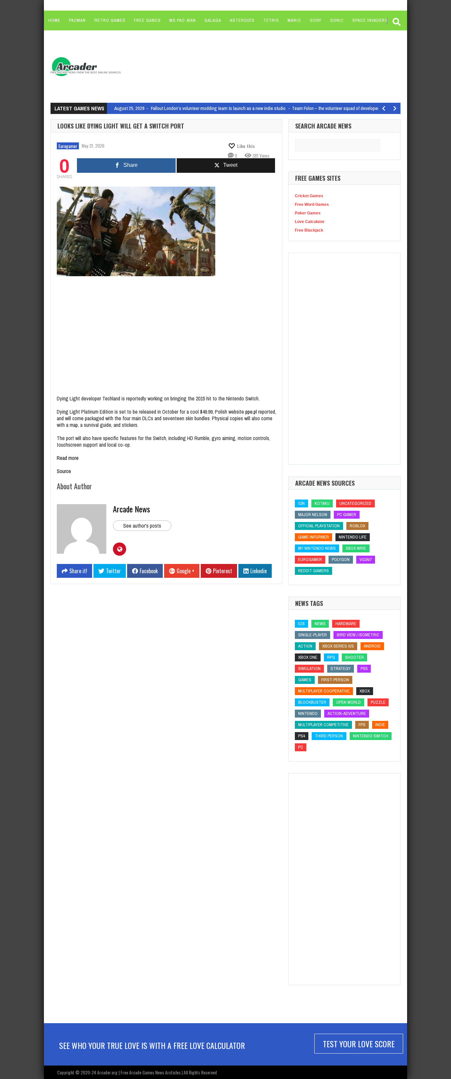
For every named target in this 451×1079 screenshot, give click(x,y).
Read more (68, 458)
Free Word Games (312, 204)
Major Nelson (312, 514)
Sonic (337, 20)
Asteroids (242, 20)
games (304, 680)
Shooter (354, 657)
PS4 (301, 736)
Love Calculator (310, 221)
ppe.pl (251, 411)
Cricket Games (309, 196)
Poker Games (308, 213)
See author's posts (142, 525)
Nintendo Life (352, 537)
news (320, 623)
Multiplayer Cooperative (324, 691)
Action (305, 646)
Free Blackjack (309, 230)
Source (64, 471)
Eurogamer (67, 145)
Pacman (77, 20)
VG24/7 (366, 559)
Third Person (329, 736)
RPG (331, 657)
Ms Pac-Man (182, 20)
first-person (335, 680)
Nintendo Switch (370, 736)
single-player (312, 635)
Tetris (271, 20)
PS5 (364, 668)
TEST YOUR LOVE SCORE (359, 1044)
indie (380, 724)
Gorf (316, 20)
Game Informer (313, 537)
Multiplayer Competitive (323, 724)
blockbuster (312, 702)
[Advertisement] (252, 66)
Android (372, 646)
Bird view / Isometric (358, 635)
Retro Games (109, 20)
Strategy (340, 668)
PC (300, 747)
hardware (345, 623)
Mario (294, 20)
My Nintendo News (317, 548)
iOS (301, 623)
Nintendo (308, 713)
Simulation (309, 668)
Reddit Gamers (313, 571)
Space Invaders (370, 20)
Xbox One (307, 657)
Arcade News (131, 509)
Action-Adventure (347, 713)
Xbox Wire (356, 548)
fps (362, 724)
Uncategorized (355, 503)
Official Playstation (319, 526)
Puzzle (378, 702)
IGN (301, 503)
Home (54, 20)
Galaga (212, 20)
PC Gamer (346, 514)
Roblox (357, 526)
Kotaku (322, 503)
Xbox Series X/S (338, 646)
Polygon (341, 559)
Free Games (147, 20)
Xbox (365, 691)
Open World (348, 702)
